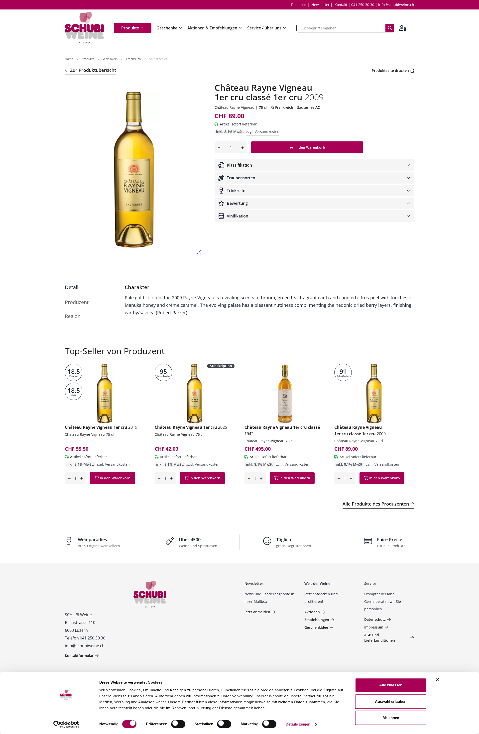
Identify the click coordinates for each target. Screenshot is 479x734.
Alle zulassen (390, 685)
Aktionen (312, 612)
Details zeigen (298, 724)
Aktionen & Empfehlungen (212, 28)
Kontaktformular (79, 655)
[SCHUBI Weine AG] (84, 28)
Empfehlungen (316, 619)
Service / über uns (264, 28)
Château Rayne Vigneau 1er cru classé (282, 430)
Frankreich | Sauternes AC (297, 107)
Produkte (130, 28)
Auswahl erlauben (390, 701)
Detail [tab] (71, 287)
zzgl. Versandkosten (262, 131)
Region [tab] (73, 316)
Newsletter (320, 4)
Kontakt (341, 4)
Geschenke (166, 28)
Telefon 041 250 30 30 (85, 638)
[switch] (179, 725)
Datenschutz (375, 619)
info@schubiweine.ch (396, 4)
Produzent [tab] (77, 302)
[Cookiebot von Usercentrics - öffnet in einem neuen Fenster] (66, 724)
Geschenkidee (316, 627)
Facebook (298, 4)
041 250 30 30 (362, 4)
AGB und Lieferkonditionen (379, 637)
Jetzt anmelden (257, 612)
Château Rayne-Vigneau (234, 107)
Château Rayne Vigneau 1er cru (101, 427)
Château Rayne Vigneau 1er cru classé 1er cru (360, 430)
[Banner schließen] (437, 679)
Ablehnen (390, 718)
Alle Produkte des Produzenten (376, 504)
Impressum (373, 627)
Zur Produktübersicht (93, 70)
